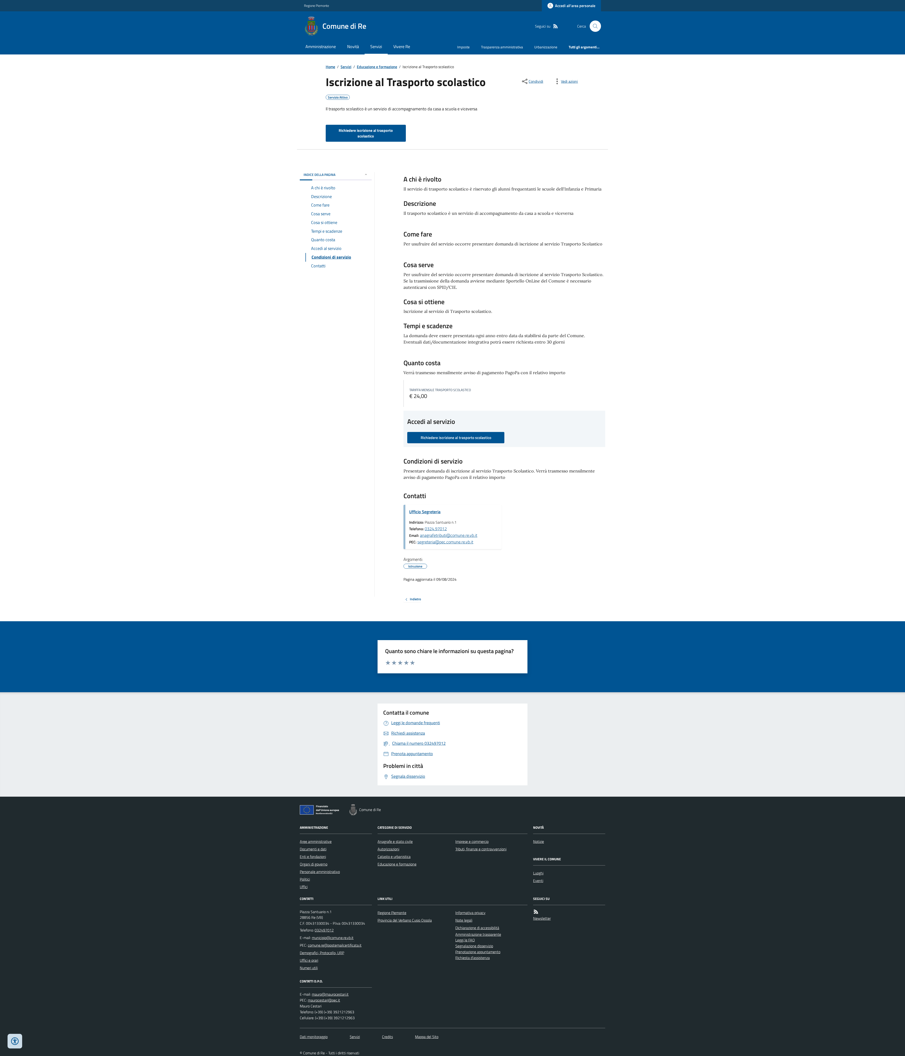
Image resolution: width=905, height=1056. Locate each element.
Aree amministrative (316, 841)
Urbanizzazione (545, 47)
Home (330, 67)
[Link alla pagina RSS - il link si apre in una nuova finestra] (555, 26)
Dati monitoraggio (314, 1036)
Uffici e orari (309, 960)
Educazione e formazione (377, 67)
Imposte (463, 47)
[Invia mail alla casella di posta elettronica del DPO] (330, 994)
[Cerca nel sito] (593, 26)
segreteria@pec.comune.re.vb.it (445, 542)
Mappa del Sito (426, 1036)
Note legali (463, 920)
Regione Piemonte (316, 5)
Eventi (538, 880)
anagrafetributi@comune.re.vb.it (448, 535)
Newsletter (542, 918)
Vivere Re (401, 46)
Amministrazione (320, 46)
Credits (387, 1036)
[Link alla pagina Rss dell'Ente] (536, 912)
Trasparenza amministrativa (502, 47)
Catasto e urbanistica (394, 856)
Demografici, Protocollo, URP (322, 953)
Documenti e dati (313, 849)
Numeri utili (309, 968)
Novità (353, 46)
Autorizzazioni (388, 849)
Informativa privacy (470, 912)
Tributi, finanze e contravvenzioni (480, 849)
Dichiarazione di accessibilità (477, 928)
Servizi (376, 46)
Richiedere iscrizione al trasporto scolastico (366, 133)
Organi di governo (313, 864)
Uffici (304, 887)
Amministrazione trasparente (478, 934)
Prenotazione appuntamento (477, 952)
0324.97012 (436, 529)
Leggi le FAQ (465, 940)
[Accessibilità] (15, 1041)
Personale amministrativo (320, 871)
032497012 (324, 930)
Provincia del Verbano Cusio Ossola (405, 920)
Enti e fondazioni (313, 856)
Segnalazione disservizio (474, 946)
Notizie (538, 841)
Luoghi (538, 873)
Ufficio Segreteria (424, 512)
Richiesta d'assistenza (472, 958)
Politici (305, 879)
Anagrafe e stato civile (395, 841)
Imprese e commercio (472, 841)
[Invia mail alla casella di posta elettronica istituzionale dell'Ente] (333, 937)
